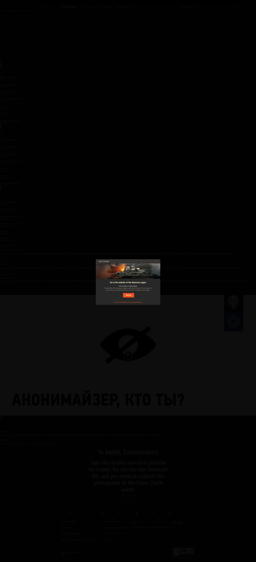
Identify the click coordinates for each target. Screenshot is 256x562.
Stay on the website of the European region (128, 302)
